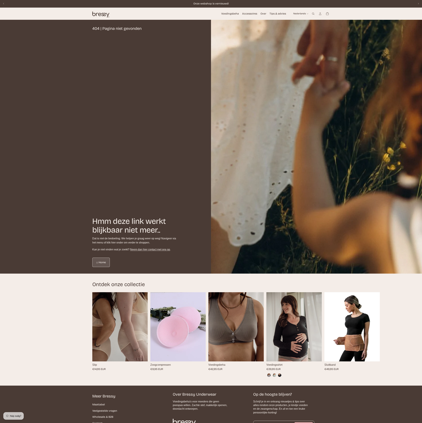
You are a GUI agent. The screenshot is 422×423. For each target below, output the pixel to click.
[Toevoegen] (201, 356)
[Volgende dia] (418, 3)
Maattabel (98, 404)
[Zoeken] (313, 13)
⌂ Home (101, 262)
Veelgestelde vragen (104, 410)
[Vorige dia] (3, 3)
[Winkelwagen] (327, 13)
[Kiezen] (143, 356)
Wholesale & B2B (102, 416)
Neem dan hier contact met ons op (150, 249)
